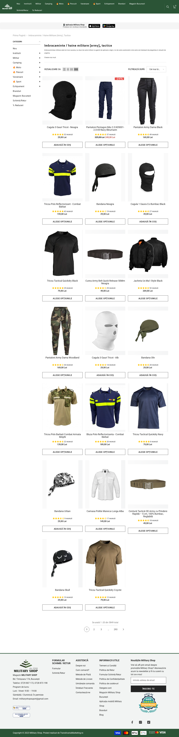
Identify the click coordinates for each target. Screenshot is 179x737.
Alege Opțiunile (105, 145)
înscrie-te (148, 689)
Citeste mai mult (50, 57)
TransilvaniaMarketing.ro (71, 733)
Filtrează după (136, 69)
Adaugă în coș (62, 145)
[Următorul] (123, 629)
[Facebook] (132, 722)
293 (115, 629)
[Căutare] (167, 6)
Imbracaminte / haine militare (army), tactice (49, 35)
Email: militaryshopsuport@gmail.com (30, 699)
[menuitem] (26, 48)
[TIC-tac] (149, 722)
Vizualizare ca (52, 69)
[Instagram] (140, 722)
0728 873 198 (41, 683)
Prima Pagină (19, 35)
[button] (26, 53)
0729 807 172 (27, 683)
